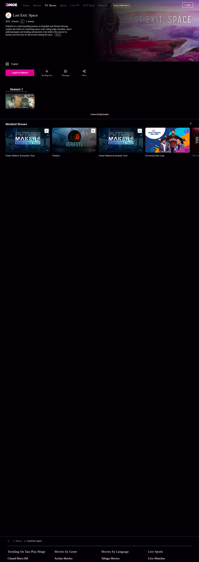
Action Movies (63, 558)
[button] (22, 102)
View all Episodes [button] (99, 114)
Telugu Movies (110, 558)
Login (188, 5)
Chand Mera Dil (18, 558)
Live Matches (156, 558)
